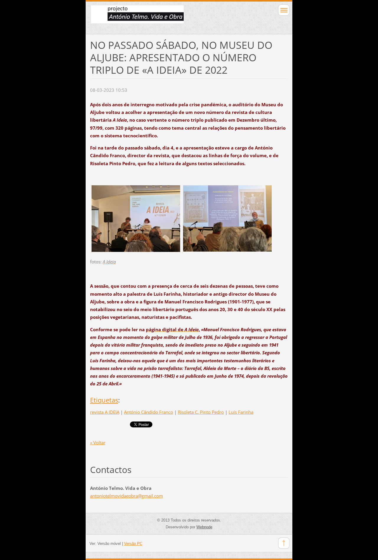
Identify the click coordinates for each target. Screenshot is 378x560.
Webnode (204, 527)
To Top (283, 543)
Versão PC (133, 543)
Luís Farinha (241, 412)
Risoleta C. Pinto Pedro (201, 412)
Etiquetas (104, 400)
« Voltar (97, 442)
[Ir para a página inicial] (169, 17)
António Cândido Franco (148, 412)
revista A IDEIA (104, 412)
